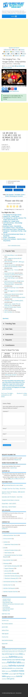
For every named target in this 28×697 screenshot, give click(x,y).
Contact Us (5, 528)
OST (18, 674)
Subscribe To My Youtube (9, 186)
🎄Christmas (21, 49)
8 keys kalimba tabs (16, 382)
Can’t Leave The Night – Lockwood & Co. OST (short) (7, 395)
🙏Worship (22, 55)
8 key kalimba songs (18, 380)
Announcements (7, 538)
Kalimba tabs (14, 662)
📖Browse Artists (7, 49)
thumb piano (9, 389)
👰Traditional (16, 55)
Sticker (7, 196)
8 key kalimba (10, 380)
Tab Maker (17, 194)
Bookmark (6, 91)
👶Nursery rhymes (8, 55)
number (5, 673)
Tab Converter (10, 194)
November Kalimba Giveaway (12, 576)
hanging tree (5, 384)
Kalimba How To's (8, 585)
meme (6, 671)
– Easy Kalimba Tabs (7, 602)
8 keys (21, 649)
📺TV (9, 53)
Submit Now (13, 468)
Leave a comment (8, 67)
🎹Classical (23, 53)
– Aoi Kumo (5, 605)
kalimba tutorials (7, 668)
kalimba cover (11, 660)
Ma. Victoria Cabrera (7, 623)
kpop (21, 668)
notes (21, 670)
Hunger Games (12, 384)
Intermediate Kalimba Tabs (10, 581)
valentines (4, 678)
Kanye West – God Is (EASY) (9, 503)
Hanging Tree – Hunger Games (11, 216)
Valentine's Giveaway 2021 (11, 578)
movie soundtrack (19, 385)
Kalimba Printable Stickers (11, 550)
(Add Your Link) (6, 613)
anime (7, 654)
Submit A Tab (9, 190)
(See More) (5, 318)
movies (4, 387)
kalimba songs (20, 660)
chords (17, 654)
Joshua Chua (5, 630)
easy (21, 654)
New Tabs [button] (8, 329)
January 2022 (8, 571)
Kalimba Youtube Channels (10, 591)
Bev (14, 66)
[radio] (7, 206)
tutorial (19, 676)
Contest (5, 542)
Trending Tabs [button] (10, 324)
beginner (12, 654)
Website (5, 439)
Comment (6, 411)
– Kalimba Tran (6, 610)
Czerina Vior (5, 637)
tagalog (8, 676)
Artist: (9, 181)
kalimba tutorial (16, 665)
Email (5, 434)
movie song (11, 385)
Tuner (22, 194)
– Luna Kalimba (6, 607)
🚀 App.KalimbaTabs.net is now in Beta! (12, 485)
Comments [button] (9, 334)
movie (7, 385)
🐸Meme (12, 51)
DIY (4, 547)
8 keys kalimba (8, 382)
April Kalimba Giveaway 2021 (12, 566)
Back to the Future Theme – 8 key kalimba (14, 229)
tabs (4, 676)
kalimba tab (4, 662)
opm (14, 674)
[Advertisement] (14, 33)
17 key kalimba (21, 651)
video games (10, 679)
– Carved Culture (6, 599)
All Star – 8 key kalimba (9, 237)
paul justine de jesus (7, 640)
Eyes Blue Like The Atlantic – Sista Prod (12, 497)
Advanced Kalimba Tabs (9, 535)
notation (14, 671)
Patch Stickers (8, 552)
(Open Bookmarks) (14, 91)
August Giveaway (9, 568)
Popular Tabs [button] (10, 251)
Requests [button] (8, 340)
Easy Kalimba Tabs (20, 66)
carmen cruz (5, 620)
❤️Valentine (15, 49)
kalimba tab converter (11, 374)
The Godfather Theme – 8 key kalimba (13, 227)
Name (5, 428)
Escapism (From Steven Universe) (10, 500)
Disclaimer (19, 693)
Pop (20, 674)
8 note (23, 382)
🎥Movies (17, 53)
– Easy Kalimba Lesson (8, 609)
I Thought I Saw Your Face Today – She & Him (13, 488)
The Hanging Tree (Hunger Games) (12, 214)
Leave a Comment (18, 190)
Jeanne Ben (5, 627)
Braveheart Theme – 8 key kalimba (12, 226)
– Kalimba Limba (6, 600)
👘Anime (22, 51)
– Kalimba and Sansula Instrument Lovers (13, 604)
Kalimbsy (14, 668)
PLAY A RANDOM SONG (14, 245)
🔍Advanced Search (14, 47)
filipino (7, 657)
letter (3, 671)
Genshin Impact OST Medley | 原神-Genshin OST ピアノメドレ (13, 492)
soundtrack (8, 387)
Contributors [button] (9, 345)
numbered (11, 673)
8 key (5, 380)
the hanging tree (16, 387)
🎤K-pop (12, 53)
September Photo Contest (11, 544)
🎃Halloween (6, 51)
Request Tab (17, 459)
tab (23, 674)
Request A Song (21, 186)
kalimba (18, 384)
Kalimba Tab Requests (9, 588)
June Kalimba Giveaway (11, 573)
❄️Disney (17, 51)
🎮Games (4, 53)
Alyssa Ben (5, 643)
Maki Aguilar (5, 633)
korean (18, 668)
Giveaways (6, 563)
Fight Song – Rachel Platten (9, 507)
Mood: (9, 183)
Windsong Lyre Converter (16, 196)
